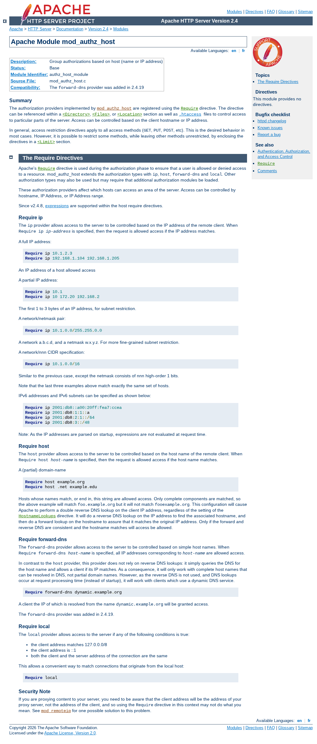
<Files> (101, 114)
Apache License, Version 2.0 (70, 733)
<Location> (129, 114)
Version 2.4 (98, 29)
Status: (18, 67)
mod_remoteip (56, 710)
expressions (57, 205)
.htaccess (190, 114)
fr (243, 50)
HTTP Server (39, 29)
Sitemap (305, 11)
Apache (16, 29)
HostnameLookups (37, 516)
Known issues (270, 127)
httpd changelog (272, 121)
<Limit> (46, 141)
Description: (24, 61)
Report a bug (269, 134)
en (233, 50)
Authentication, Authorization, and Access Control (284, 154)
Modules (234, 11)
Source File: (23, 80)
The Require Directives (278, 81)
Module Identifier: (29, 74)
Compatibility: (25, 87)
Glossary (286, 11)
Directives (254, 11)
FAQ (271, 11)
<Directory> (76, 114)
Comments (267, 170)
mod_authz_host (114, 108)
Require (189, 108)
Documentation (69, 29)
